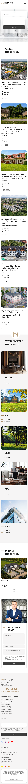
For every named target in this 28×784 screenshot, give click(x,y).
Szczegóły (14, 776)
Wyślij (14, 663)
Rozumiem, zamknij (14, 779)
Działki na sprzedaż (6, 706)
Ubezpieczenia (5, 757)
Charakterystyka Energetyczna (9, 752)
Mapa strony (4, 762)
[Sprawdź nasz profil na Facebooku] (2, 742)
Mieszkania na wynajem (7, 701)
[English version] (5, 766)
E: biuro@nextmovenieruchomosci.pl (10, 691)
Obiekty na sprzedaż (6, 711)
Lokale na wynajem (6, 709)
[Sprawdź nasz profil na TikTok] (8, 742)
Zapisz (14, 734)
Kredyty (3, 750)
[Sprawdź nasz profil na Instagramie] (5, 742)
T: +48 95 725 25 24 (10, 689)
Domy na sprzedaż (5, 702)
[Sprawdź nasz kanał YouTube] (12, 742)
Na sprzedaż (7, 381)
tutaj (21, 659)
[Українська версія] (2, 766)
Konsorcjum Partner (6, 759)
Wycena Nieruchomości (7, 754)
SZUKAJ (14, 27)
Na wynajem (7, 383)
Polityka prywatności (6, 761)
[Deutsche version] (9, 766)
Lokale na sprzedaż (6, 708)
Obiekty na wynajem (6, 713)
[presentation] (12, 590)
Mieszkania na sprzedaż (7, 699)
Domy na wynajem (5, 704)
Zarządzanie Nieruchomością (8, 756)
